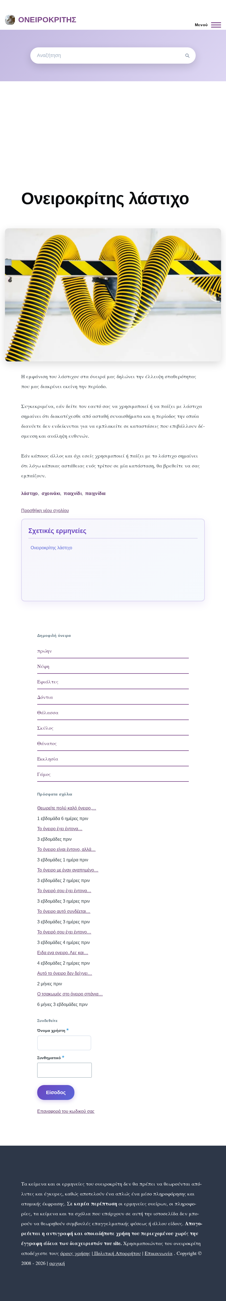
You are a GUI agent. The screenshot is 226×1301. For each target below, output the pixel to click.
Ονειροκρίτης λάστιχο (51, 547)
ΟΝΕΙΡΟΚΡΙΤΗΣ (47, 19)
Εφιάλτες (47, 681)
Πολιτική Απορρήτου (117, 1253)
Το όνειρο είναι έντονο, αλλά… (66, 849)
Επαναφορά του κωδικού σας (66, 1111)
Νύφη (43, 666)
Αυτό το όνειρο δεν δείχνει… (64, 973)
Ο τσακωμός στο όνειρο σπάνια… (70, 994)
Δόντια (45, 697)
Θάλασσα (47, 712)
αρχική (57, 1263)
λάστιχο (29, 493)
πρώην (44, 650)
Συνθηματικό (49, 1058)
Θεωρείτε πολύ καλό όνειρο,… (66, 808)
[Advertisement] (113, 122)
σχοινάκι (51, 493)
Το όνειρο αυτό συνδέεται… (63, 911)
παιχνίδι (73, 493)
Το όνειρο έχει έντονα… (59, 828)
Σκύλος (45, 727)
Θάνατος (47, 743)
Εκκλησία (47, 758)
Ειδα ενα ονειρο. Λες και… (62, 952)
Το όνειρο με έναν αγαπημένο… (67, 870)
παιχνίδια (95, 493)
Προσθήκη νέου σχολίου (45, 510)
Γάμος (44, 774)
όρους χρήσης (75, 1253)
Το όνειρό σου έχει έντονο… (64, 932)
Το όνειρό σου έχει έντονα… (64, 890)
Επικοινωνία (159, 1253)
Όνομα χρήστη (51, 1030)
